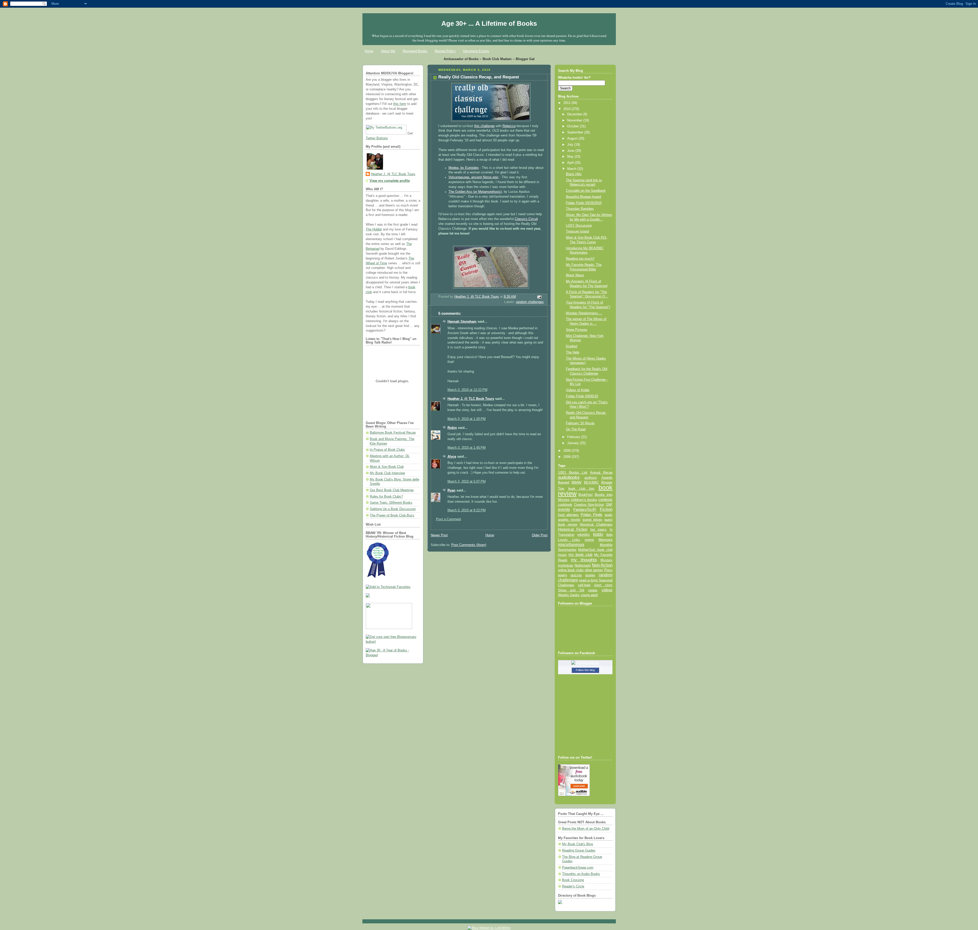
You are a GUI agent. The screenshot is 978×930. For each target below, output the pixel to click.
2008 (567, 457)
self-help (584, 585)
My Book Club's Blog (577, 844)
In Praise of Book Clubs (387, 450)
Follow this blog (585, 670)
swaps (592, 590)
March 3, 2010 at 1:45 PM (466, 447)
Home (369, 51)
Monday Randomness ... (584, 313)
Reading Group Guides (578, 850)
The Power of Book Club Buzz (392, 515)
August (573, 138)
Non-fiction (602, 565)
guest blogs (592, 520)
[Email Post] (539, 297)
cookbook (565, 505)
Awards (607, 478)
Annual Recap (601, 472)
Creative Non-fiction (589, 505)
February (574, 437)
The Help (572, 352)
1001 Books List (572, 472)
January (573, 443)
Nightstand (582, 565)
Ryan (451, 490)
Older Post (540, 535)
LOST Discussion (579, 225)
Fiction (606, 509)
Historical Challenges (596, 524)
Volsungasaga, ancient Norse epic (474, 177)
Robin (452, 428)
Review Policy (445, 51)
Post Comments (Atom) (468, 545)
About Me (388, 51)
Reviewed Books (415, 51)
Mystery (607, 560)
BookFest (585, 495)
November (575, 120)
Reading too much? (580, 259)
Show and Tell (571, 590)
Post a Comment (448, 519)
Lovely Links (569, 540)
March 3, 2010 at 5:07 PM (466, 481)
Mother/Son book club (595, 550)
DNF (609, 505)
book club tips (581, 488)
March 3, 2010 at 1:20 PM (466, 419)
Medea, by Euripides (464, 168)
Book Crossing (573, 880)
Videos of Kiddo (577, 390)
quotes (590, 575)
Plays (608, 570)
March (572, 169)
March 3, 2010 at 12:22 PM (467, 390)
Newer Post (439, 535)
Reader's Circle (573, 886)
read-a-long (588, 580)
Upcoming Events (476, 51)
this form (399, 104)
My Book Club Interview (387, 473)
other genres (594, 570)
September (575, 132)
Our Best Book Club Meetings (392, 490)
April (571, 163)
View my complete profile (390, 181)
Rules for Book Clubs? (386, 496)
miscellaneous (571, 544)
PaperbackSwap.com (577, 867)
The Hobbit (374, 229)
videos (607, 590)
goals (609, 515)
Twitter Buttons (377, 138)
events (564, 509)
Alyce (451, 456)
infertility (583, 535)
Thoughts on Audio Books (581, 874)
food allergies (568, 515)
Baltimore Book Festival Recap (393, 432)
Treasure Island (577, 231)
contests (605, 500)
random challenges (530, 302)
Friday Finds (591, 515)
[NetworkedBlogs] (585, 663)
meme (589, 540)
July (570, 144)
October (573, 126)
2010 (567, 109)
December (575, 114)
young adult (589, 595)
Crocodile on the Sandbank (586, 191)
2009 (567, 451)
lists (609, 534)
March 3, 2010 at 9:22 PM (466, 510)
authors (591, 477)
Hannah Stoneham (462, 321)
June (571, 151)
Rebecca (508, 126)
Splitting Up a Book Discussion (393, 509)
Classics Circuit (526, 219)
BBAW (576, 482)
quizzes (576, 575)
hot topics (598, 529)
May (571, 156)
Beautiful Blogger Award (583, 197)
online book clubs (571, 570)
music (562, 555)
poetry (562, 575)
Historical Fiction (573, 529)
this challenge (484, 126)
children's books (584, 500)
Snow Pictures (576, 330)
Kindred (571, 346)
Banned (563, 482)
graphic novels (569, 520)
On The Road (576, 429)
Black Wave (575, 275)
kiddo (598, 534)
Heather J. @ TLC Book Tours (393, 174)
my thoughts (584, 559)
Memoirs (606, 540)
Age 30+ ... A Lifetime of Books (489, 23)
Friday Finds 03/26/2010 (584, 203)
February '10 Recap (580, 423)
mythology (565, 565)
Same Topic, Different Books (391, 502)
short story (603, 585)
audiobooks (569, 477)
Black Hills (574, 174)
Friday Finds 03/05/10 (582, 396)
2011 (567, 103)
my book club (580, 555)
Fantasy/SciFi (584, 510)
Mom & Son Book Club (387, 467)
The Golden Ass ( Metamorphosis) (475, 192)
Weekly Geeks (569, 595)
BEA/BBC (591, 482)
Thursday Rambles (580, 209)
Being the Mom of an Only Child (585, 828)
